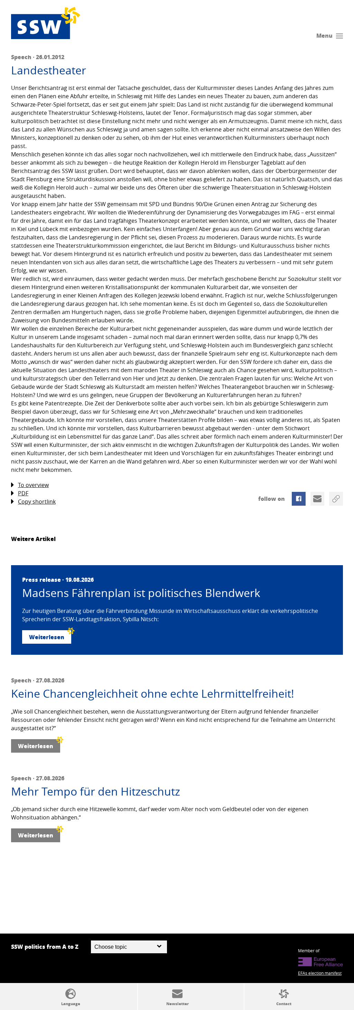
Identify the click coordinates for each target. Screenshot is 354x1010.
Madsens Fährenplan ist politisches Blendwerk (141, 592)
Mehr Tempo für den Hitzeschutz (95, 791)
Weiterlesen (46, 637)
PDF (23, 493)
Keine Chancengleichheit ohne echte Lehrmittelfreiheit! (152, 693)
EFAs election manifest (320, 973)
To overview (33, 485)
